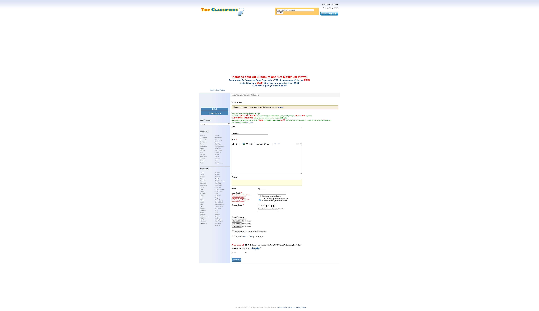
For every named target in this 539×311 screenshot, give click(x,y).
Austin (217, 154)
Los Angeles (203, 137)
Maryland (202, 214)
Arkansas (202, 179)
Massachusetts (204, 217)
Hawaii (202, 195)
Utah (216, 212)
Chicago (202, 154)
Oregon (217, 198)
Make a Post (255, 95)
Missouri (217, 172)
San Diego (203, 142)
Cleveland (218, 148)
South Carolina (219, 204)
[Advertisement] (269, 37)
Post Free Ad (215, 113)
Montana (217, 174)
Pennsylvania (219, 200)
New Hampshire (219, 181)
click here (249, 122)
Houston (217, 159)
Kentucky (202, 208)
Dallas (217, 156)
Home (214, 109)
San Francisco (219, 163)
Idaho (201, 198)
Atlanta (202, 152)
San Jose (202, 150)
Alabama (202, 176)
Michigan (202, 219)
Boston (202, 163)
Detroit (217, 135)
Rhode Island (219, 202)
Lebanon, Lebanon (330, 5)
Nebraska (217, 176)
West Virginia (219, 221)
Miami (202, 148)
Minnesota (203, 221)
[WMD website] (298, 143)
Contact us (291, 307)
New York (218, 187)
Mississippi (203, 223)
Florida (202, 187)
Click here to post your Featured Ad (270, 85)
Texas (216, 210)
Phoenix (202, 135)
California (203, 183)
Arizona (202, 174)
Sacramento (203, 140)
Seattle (217, 161)
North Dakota (219, 191)
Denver (202, 144)
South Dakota (219, 206)
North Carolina (219, 189)
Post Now (236, 260)
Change (281, 107)
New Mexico (218, 185)
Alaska (202, 172)
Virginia (217, 217)
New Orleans (203, 156)
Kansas (202, 206)
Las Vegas (218, 144)
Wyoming (218, 225)
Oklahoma (218, 195)
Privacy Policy (301, 307)
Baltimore (203, 161)
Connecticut (203, 185)
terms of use (248, 237)
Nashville (218, 152)
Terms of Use (282, 307)
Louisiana (202, 210)
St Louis (217, 142)
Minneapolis (218, 137)
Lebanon (240, 95)
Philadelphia (218, 150)
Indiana (202, 202)
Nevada (217, 179)
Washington (203, 146)
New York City (219, 146)
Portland (202, 159)
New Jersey (218, 183)
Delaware (202, 189)
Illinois (202, 200)
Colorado (202, 181)
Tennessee (218, 208)
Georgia (202, 191)
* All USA (203, 193)
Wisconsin (218, 223)
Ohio (216, 193)
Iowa (201, 204)
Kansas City (218, 140)
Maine (202, 212)
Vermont (217, 214)
